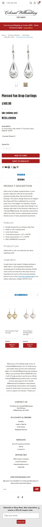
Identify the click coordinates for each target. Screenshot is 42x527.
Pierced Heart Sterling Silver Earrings (28, 332)
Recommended (21, 294)
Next (38, 61)
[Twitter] (11, 167)
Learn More (28, 28)
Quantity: (5, 144)
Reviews (21, 179)
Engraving (21, 467)
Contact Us (21, 449)
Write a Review (9, 118)
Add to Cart (12, 345)
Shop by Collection (14, 35)
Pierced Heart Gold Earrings (11, 332)
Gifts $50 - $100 (9, 37)
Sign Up (23, 424)
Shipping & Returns (21, 429)
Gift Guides (26, 35)
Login (17, 424)
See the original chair (26, 276)
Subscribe (21, 522)
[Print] (9, 167)
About (21, 446)
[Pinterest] (17, 167)
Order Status (21, 427)
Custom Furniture (21, 461)
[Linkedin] (14, 167)
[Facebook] (3, 167)
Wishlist (21, 421)
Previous (4, 61)
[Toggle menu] (3, 4)
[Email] (6, 167)
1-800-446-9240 (11, 3)
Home (4, 35)
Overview (21, 174)
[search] (30, 3)
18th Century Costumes (21, 459)
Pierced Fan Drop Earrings (24, 37)
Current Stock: (8, 136)
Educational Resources (21, 464)
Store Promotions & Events (21, 444)
